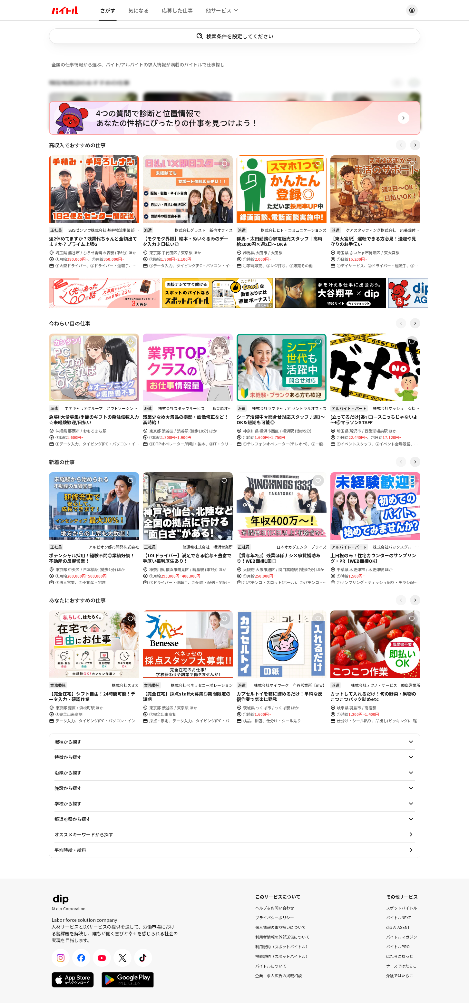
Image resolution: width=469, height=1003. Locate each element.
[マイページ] (412, 10)
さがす (107, 10)
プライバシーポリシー (274, 917)
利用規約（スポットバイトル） (282, 946)
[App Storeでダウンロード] (73, 980)
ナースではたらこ (401, 966)
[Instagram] (61, 958)
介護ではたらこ (399, 975)
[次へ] (415, 145)
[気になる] (130, 164)
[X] (122, 958)
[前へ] (401, 145)
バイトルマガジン (401, 937)
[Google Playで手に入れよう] (128, 980)
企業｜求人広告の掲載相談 (278, 975)
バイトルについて (270, 966)
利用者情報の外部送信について (282, 937)
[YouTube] (102, 958)
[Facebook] (81, 958)
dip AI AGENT (398, 927)
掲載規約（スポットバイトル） (282, 956)
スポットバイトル (401, 907)
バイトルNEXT (398, 917)
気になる (138, 10)
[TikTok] (143, 958)
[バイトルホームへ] (65, 10)
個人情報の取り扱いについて (280, 927)
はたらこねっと (399, 956)
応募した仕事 (177, 10)
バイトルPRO (398, 946)
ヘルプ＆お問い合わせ (274, 907)
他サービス (218, 10)
